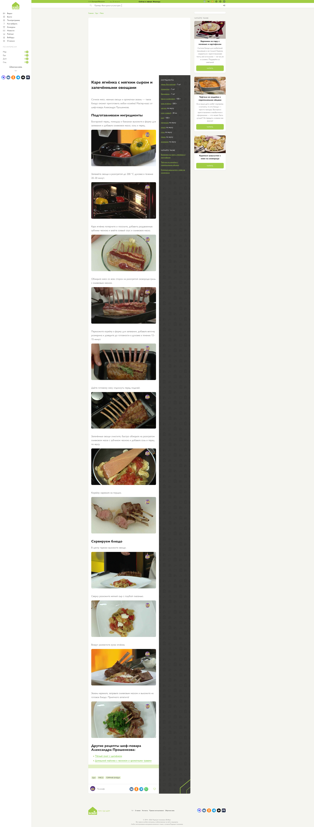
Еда (4, 55)
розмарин (165, 141)
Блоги (9, 16)
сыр (162, 117)
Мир (4, 52)
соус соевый (166, 112)
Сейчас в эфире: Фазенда (149, 1)
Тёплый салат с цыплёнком (108, 756)
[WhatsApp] (146, 790)
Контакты (145, 810)
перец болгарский (168, 84)
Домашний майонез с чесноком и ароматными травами (123, 760)
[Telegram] (141, 790)
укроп (163, 127)
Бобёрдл (10, 37)
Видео (9, 13)
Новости (10, 30)
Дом (5, 59)
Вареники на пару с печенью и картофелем (173, 156)
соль (163, 132)
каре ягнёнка (166, 103)
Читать (210, 68)
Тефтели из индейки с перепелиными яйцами (170, 163)
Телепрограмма (13, 20)
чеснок (164, 108)
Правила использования (156, 810)
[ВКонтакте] (131, 790)
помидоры (165, 89)
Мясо (102, 13)
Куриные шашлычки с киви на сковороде (173, 171)
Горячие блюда (113, 777)
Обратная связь (15, 67)
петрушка (165, 122)
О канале (11, 40)
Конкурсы (11, 27)
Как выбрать (12, 23)
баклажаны (165, 93)
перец (163, 136)
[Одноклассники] (136, 790)
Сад (4, 62)
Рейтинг (10, 33)
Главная (90, 13)
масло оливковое (168, 98)
